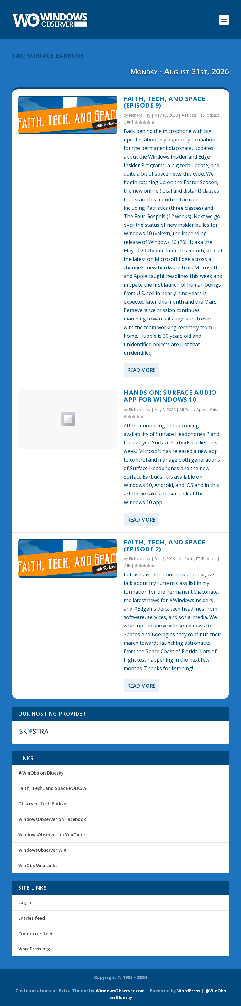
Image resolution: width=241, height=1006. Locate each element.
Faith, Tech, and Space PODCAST (53, 788)
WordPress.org (34, 949)
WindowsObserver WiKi (43, 850)
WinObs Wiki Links (37, 865)
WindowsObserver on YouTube (51, 835)
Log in (24, 902)
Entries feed (31, 918)
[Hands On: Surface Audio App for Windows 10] (67, 419)
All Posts (189, 115)
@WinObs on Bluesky (41, 773)
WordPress (188, 990)
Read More (141, 370)
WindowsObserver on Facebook (52, 819)
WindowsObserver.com (120, 990)
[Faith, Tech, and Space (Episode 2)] (67, 558)
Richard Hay (139, 115)
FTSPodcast (209, 115)
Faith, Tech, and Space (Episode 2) (164, 545)
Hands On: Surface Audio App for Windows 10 (170, 396)
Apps (201, 409)
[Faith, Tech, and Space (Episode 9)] (67, 115)
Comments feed (36, 933)
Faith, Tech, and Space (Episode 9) (164, 102)
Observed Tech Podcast (43, 804)
